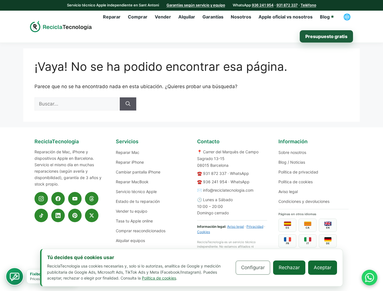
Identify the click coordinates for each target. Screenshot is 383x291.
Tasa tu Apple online (134, 221)
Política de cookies (295, 181)
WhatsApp (239, 173)
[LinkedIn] (58, 215)
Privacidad (254, 226)
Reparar (112, 17)
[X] (91, 215)
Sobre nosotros (292, 152)
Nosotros (241, 17)
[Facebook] (58, 198)
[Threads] (91, 198)
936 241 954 (263, 5)
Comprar (137, 17)
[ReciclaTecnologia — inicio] (61, 26)
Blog (325, 17)
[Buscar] (128, 104)
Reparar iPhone (130, 162)
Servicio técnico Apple (136, 191)
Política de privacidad (298, 172)
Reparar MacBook (132, 181)
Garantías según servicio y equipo (196, 5)
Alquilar (186, 17)
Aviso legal (235, 226)
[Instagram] (41, 198)
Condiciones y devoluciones (303, 201)
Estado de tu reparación (138, 201)
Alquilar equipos (130, 240)
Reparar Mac (127, 152)
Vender (163, 17)
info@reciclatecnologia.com (228, 190)
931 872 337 (287, 5)
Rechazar (289, 267)
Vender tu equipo (131, 211)
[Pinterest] (75, 215)
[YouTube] (75, 198)
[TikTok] (41, 215)
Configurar (253, 267)
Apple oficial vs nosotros (286, 17)
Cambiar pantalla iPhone (138, 172)
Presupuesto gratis (326, 36)
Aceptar (322, 267)
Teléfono (308, 5)
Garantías (212, 17)
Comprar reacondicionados (140, 230)
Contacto (208, 141)
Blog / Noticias (291, 162)
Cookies (203, 232)
